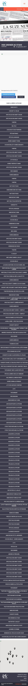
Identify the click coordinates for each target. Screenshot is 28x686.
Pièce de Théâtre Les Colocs (14, 516)
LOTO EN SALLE (14, 159)
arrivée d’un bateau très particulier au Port (14, 332)
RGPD (25, 678)
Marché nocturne (14, 197)
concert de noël (14, 614)
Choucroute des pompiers (14, 129)
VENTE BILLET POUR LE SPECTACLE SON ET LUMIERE (14, 272)
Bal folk (14, 126)
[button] (16, 656)
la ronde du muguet (14, 531)
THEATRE (14, 250)
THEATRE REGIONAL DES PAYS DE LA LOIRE (14, 291)
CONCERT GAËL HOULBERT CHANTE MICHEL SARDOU (14, 287)
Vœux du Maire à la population (14, 317)
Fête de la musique (14, 208)
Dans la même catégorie (14, 103)
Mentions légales (22, 676)
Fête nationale (14, 133)
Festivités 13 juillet (14, 621)
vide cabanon (14, 171)
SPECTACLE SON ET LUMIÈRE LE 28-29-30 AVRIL (14, 283)
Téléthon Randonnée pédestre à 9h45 (14, 606)
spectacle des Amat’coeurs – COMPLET (14, 313)
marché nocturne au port (14, 494)
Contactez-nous (22, 674)
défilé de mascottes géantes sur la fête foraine (14, 347)
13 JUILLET (14, 253)
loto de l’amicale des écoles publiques (14, 580)
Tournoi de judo (14, 343)
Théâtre (14, 122)
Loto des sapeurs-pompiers (14, 385)
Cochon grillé (14, 219)
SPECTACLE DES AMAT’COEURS (14, 238)
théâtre (14, 178)
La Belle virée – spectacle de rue (14, 321)
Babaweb (24, 684)
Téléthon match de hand (14, 595)
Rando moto (14, 107)
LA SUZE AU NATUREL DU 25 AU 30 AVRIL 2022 (14, 265)
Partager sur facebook (9, 96)
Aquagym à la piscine (14, 452)
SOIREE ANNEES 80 (14, 235)
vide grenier (14, 336)
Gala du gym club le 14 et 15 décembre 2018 (14, 358)
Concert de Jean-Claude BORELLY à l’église (14, 355)
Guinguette (14, 204)
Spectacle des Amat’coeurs (14, 152)
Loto (14, 388)
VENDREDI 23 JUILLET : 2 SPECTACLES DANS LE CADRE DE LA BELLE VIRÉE (14, 299)
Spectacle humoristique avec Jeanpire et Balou (14, 366)
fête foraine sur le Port (14, 351)
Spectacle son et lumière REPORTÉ (14, 302)
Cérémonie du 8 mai (14, 223)
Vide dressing (14, 396)
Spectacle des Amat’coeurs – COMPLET (14, 310)
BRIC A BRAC (14, 231)
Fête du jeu (14, 546)
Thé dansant (14, 392)
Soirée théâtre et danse (14, 163)
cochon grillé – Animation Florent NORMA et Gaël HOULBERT (14, 329)
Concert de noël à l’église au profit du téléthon (14, 362)
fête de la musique (14, 137)
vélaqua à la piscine (14, 456)
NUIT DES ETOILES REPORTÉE (14, 201)
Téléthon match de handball (14, 599)
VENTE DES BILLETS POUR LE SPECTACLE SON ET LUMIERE (14, 269)
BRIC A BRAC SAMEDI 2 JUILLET (14, 257)
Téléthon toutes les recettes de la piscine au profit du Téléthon (14, 592)
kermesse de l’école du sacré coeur (14, 633)
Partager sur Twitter (8, 94)
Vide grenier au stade (14, 618)
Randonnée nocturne (14, 400)
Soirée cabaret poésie (14, 141)
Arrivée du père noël (14, 554)
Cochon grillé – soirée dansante (14, 539)
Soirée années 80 (14, 174)
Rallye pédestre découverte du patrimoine (14, 509)
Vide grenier (14, 550)
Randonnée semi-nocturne (14, 189)
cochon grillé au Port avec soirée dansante (14, 636)
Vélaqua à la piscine (14, 486)
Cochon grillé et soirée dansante (14, 144)
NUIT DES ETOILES (14, 186)
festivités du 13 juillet (14, 490)
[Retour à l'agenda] (2, 9)
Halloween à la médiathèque (14, 377)
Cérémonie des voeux (14, 246)
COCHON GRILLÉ (14, 261)
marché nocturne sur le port (14, 625)
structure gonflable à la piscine (14, 426)
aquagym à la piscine (14, 434)
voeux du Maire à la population (14, 584)
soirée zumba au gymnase (14, 381)
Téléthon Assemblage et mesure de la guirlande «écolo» (14, 603)
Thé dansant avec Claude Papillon (14, 370)
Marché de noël (14, 610)
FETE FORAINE (14, 227)
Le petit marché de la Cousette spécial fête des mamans (14, 505)
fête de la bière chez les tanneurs (14, 373)
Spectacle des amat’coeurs (14, 565)
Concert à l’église (14, 111)
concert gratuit (14, 325)
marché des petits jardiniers (14, 535)
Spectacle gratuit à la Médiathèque (14, 501)
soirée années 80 (14, 340)
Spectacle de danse (14, 520)
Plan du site (23, 680)
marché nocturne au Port (14, 497)
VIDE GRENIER (14, 216)
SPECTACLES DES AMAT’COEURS (14, 114)
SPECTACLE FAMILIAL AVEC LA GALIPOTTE (14, 276)
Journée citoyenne (14, 629)
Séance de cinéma (14, 512)
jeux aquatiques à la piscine (14, 403)
